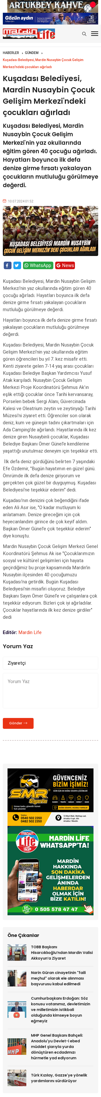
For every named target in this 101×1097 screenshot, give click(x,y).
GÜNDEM (32, 53)
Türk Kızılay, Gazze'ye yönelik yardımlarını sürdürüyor (59, 1078)
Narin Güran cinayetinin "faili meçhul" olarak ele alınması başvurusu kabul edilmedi (58, 978)
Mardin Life (30, 632)
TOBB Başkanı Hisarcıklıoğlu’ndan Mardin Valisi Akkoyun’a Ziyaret (62, 952)
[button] (94, 33)
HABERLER (11, 53)
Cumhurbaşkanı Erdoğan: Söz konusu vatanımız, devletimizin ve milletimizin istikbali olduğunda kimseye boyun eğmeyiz (60, 1010)
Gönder (15, 723)
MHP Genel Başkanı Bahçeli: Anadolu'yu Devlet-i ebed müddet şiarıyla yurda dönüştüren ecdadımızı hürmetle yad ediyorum (57, 1047)
